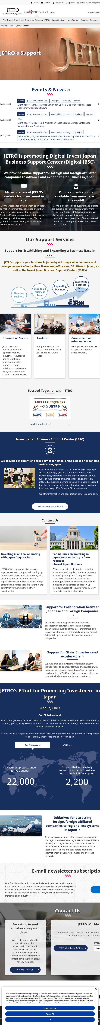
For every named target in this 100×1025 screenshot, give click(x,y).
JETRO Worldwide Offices (70, 948)
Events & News (49, 89)
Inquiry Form (23, 969)
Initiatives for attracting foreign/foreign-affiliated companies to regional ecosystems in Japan (72, 823)
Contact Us (59, 3)
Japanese (71, 3)
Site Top (36, 3)
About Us (46, 3)
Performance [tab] (32, 745)
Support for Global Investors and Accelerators (72, 654)
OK (50, 1019)
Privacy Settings (50, 1008)
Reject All (50, 1014)
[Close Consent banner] (96, 989)
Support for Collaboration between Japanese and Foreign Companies (72, 609)
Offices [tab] (67, 745)
